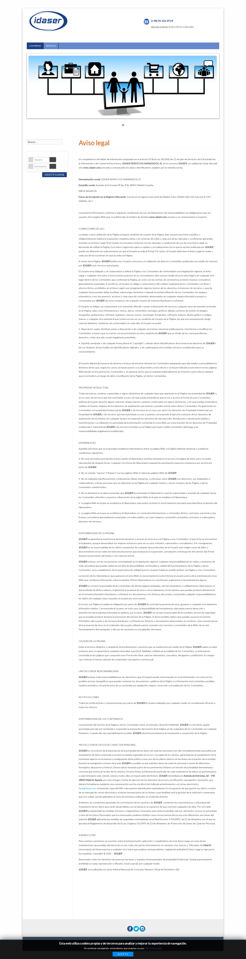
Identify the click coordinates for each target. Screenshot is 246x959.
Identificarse (54, 174)
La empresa (35, 46)
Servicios (51, 46)
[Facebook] (130, 929)
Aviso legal (94, 143)
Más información (153, 948)
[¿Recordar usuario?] (52, 159)
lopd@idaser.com (87, 788)
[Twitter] (136, 929)
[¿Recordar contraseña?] (52, 166)
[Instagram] (142, 929)
